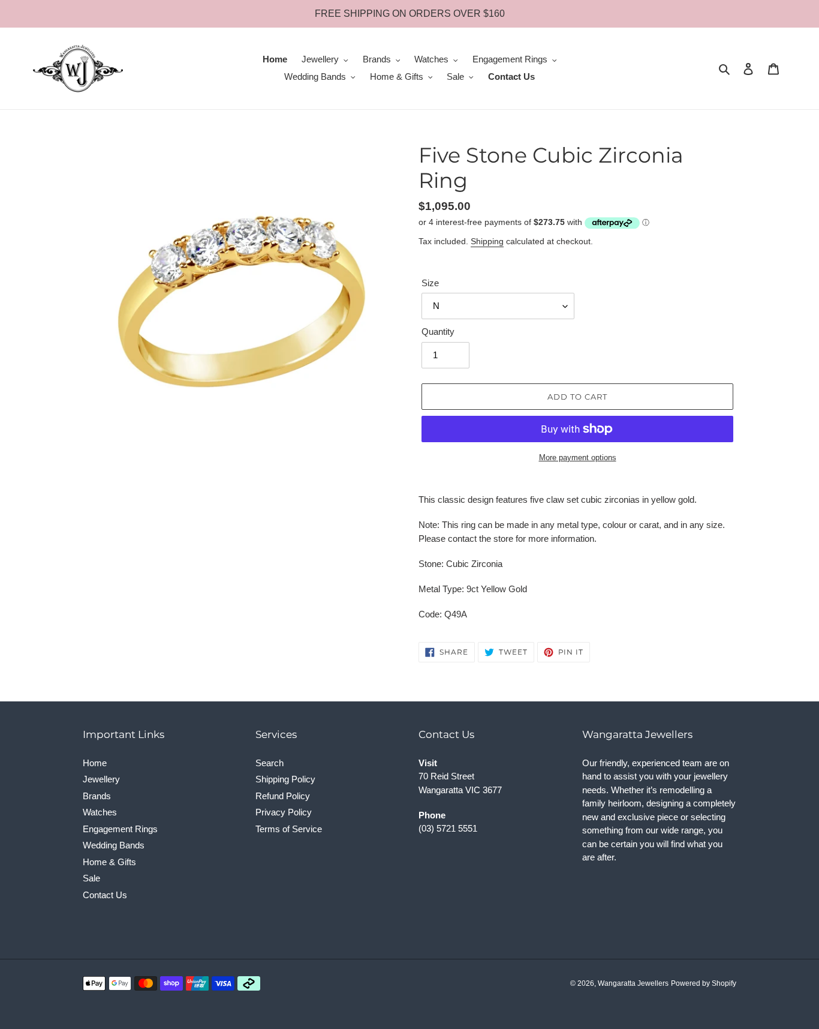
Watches (100, 812)
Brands (97, 796)
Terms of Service (288, 829)
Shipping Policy (285, 779)
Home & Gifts (109, 862)
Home (95, 763)
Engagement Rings (120, 829)
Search (269, 763)
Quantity (437, 331)
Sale (91, 878)
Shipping (487, 241)
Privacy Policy (283, 812)
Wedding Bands (113, 845)
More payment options (577, 457)
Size (430, 283)
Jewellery (101, 779)
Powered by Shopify (703, 983)
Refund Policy (282, 796)
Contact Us (105, 895)
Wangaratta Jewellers (633, 983)
